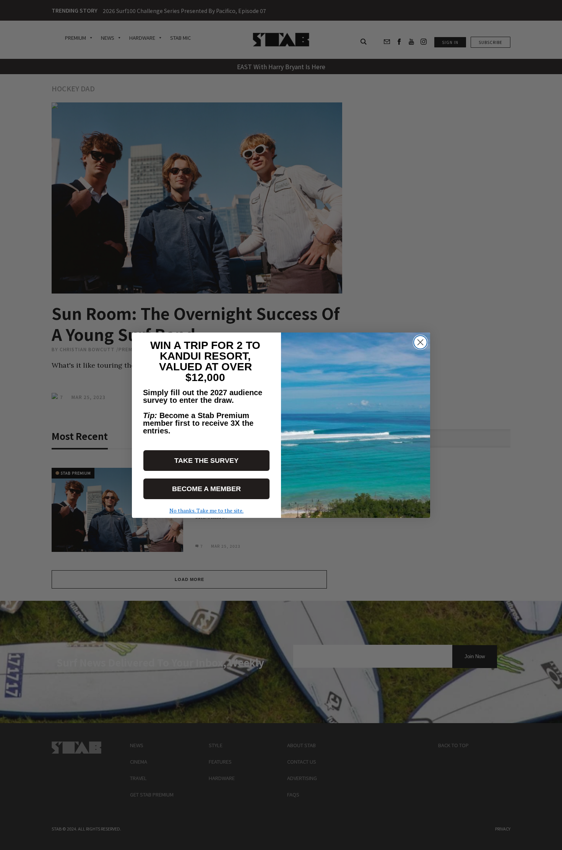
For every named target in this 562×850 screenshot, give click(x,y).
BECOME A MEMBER (206, 489)
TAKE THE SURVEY (206, 460)
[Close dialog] (420, 342)
